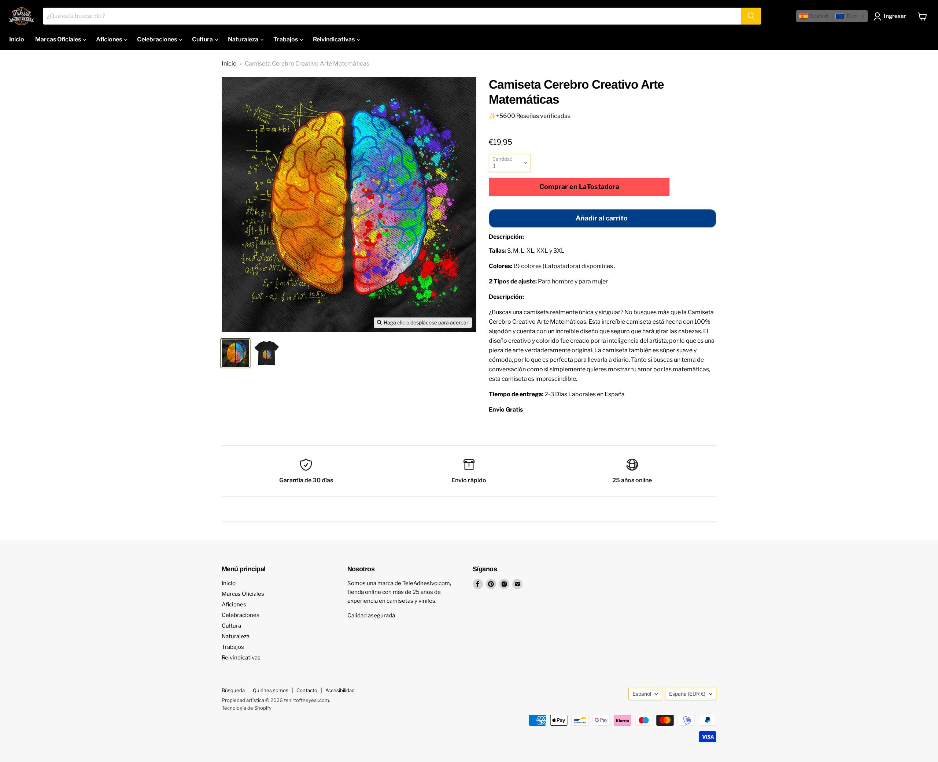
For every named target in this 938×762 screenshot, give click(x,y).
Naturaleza (243, 39)
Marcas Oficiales (58, 39)
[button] (832, 16)
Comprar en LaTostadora (579, 186)
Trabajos (286, 39)
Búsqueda (233, 690)
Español (641, 694)
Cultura (203, 39)
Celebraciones (157, 39)
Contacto (306, 690)
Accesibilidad (340, 690)
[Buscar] (751, 16)
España (687, 694)
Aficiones (109, 39)
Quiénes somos (270, 690)
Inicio (16, 39)
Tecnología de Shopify (247, 708)
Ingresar (895, 16)
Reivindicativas (334, 39)
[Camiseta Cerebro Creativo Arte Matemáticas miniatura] (235, 353)
